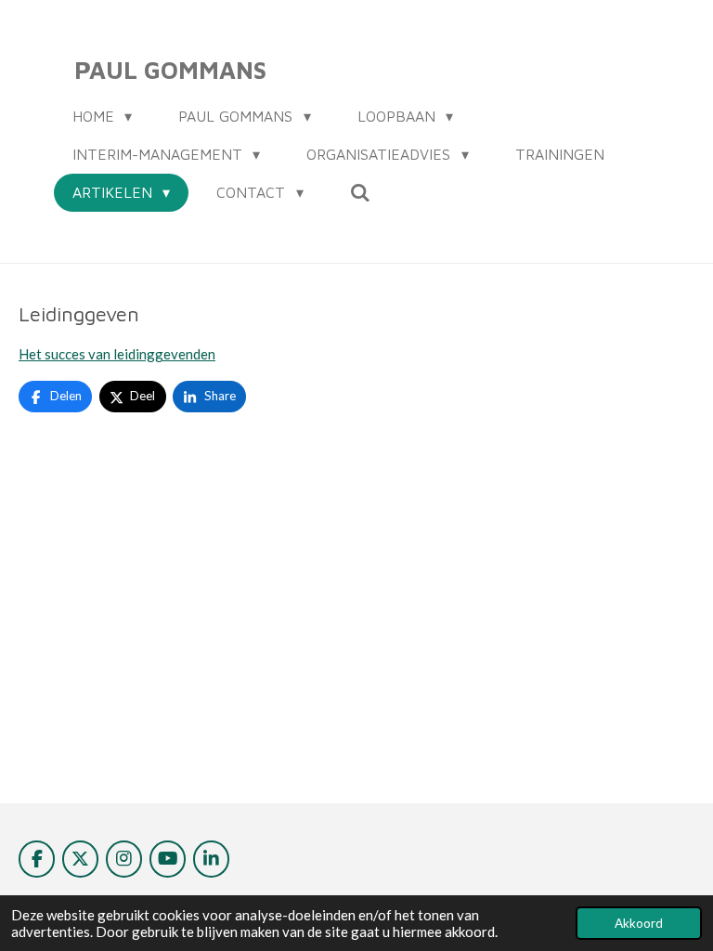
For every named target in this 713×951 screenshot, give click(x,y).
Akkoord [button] (639, 923)
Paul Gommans (170, 70)
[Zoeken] (360, 192)
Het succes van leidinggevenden (117, 353)
